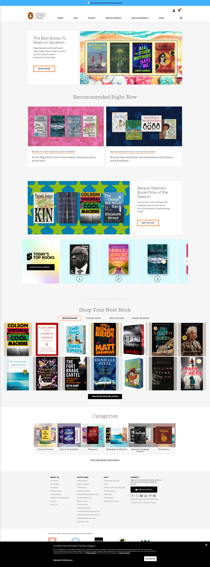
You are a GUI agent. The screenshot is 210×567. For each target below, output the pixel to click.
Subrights (108, 494)
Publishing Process (111, 481)
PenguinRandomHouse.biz (88, 494)
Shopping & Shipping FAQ (114, 487)
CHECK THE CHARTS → (41, 267)
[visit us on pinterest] (150, 496)
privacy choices (124, 553)
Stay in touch (145, 489)
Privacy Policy (82, 504)
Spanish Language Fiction (140, 450)
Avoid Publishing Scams (86, 518)
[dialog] (105, 554)
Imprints (53, 504)
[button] (61, 17)
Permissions (109, 498)
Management (55, 491)
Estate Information (111, 501)
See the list (148, 222)
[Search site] (181, 18)
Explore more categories (105, 460)
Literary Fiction (45, 449)
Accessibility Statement (59, 498)
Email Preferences (84, 498)
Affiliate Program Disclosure (88, 515)
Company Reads (83, 491)
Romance (93, 449)
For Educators (109, 491)
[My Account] (174, 10)
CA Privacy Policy (84, 508)
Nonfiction (164, 449)
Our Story (54, 481)
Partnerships (82, 481)
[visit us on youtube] (141, 496)
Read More (44, 68)
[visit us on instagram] (154, 496)
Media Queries (83, 484)
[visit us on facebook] (132, 496)
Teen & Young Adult (69, 449)
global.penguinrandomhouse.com (144, 499)
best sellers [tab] (117, 318)
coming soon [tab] (93, 318)
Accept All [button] (150, 558)
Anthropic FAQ (83, 521)
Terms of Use (82, 501)
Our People (54, 484)
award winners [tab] (140, 318)
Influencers (81, 487)
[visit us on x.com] (137, 496)
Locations (54, 487)
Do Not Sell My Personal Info (88, 511)
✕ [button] (206, 545)
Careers (53, 501)
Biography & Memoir (116, 449)
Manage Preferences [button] (63, 560)
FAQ (105, 484)
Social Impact (55, 494)
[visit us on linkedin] (146, 496)
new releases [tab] (69, 318)
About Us (54, 477)
